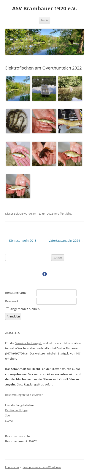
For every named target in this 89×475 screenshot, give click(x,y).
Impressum (12, 467)
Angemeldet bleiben (25, 309)
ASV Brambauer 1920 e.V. (44, 8)
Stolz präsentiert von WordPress (42, 467)
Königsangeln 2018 (21, 240)
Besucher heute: (16, 436)
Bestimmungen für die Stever (24, 395)
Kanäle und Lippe (16, 410)
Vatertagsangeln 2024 (66, 240)
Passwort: (12, 301)
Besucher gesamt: (17, 441)
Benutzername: (16, 292)
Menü (44, 20)
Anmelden (13, 316)
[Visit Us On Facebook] (44, 275)
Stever (9, 420)
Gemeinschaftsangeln (28, 343)
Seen (8, 415)
